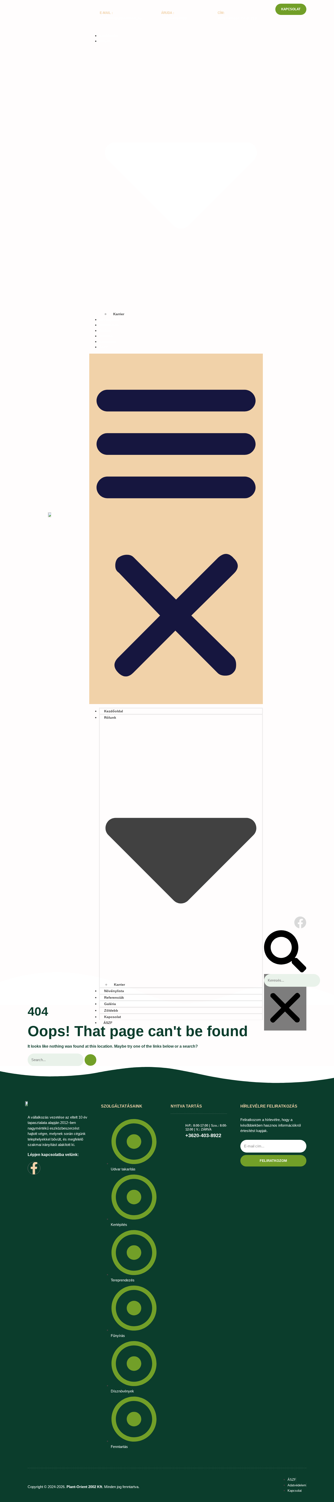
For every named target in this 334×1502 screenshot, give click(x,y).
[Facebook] (300, 922)
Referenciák (109, 325)
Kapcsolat (107, 342)
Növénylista (109, 320)
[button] (176, 529)
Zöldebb (106, 336)
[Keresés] (90, 1060)
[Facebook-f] (34, 1168)
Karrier (118, 314)
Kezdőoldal (108, 36)
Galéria (105, 331)
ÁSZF (103, 347)
